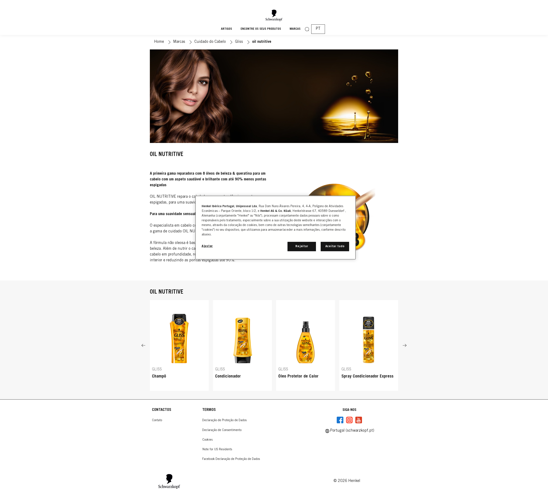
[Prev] (143, 345)
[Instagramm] (349, 420)
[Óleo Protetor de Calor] (305, 345)
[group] (274, 345)
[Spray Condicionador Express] (368, 345)
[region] (275, 228)
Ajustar (207, 246)
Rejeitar (301, 246)
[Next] (404, 345)
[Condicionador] (242, 345)
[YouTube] (358, 420)
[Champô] (179, 345)
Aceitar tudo (335, 246)
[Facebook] (340, 420)
